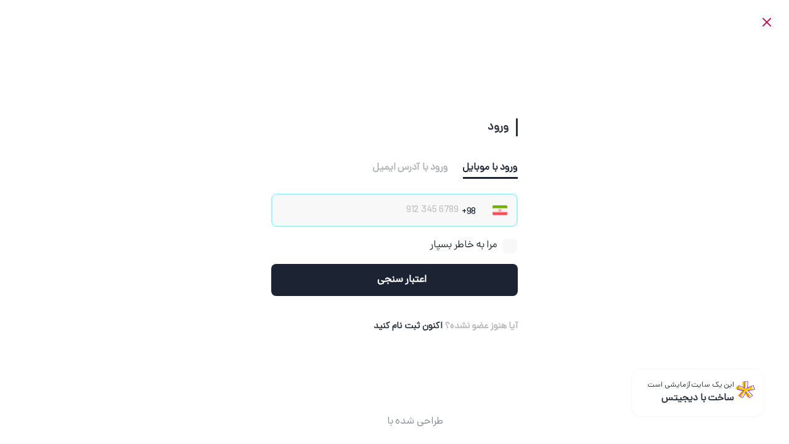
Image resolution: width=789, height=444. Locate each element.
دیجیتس (364, 421)
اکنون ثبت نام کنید (408, 326)
